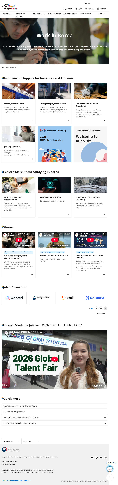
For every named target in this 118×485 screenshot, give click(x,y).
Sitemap (103, 9)
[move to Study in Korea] (3, 68)
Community (85, 14)
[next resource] (105, 308)
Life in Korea (39, 14)
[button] (89, 308)
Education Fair (70, 14)
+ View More (101, 313)
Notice (102, 14)
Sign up (91, 9)
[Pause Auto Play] (101, 308)
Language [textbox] (87, 3)
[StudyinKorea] (32, 7)
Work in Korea (54, 14)
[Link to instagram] (96, 457)
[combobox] (96, 3)
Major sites (27, 441)
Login (80, 9)
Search (69, 9)
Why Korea (8, 14)
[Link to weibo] (105, 457)
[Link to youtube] (92, 457)
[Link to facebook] (101, 457)
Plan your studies (20, 15)
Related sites (7, 441)
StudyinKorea (9, 7)
